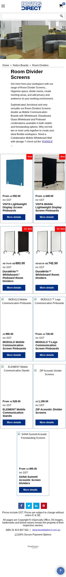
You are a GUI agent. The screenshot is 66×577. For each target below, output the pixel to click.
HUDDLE (47, 141)
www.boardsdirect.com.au (46, 530)
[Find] (61, 16)
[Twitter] (29, 506)
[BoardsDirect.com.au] (32, 6)
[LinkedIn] (36, 506)
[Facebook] (21, 506)
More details (14, 217)
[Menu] (3, 6)
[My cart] (60, 6)
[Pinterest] (44, 506)
